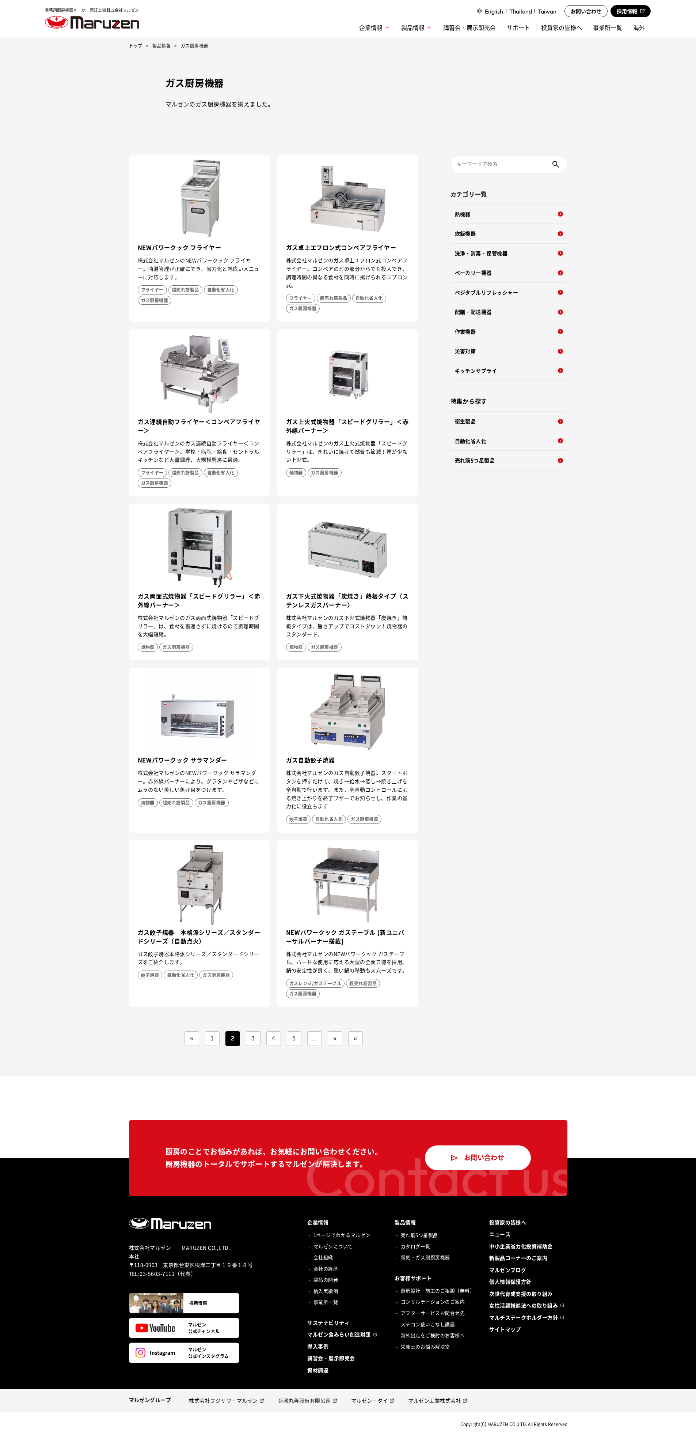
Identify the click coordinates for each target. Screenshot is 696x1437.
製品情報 (161, 46)
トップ (135, 46)
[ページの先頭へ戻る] (683, 1424)
